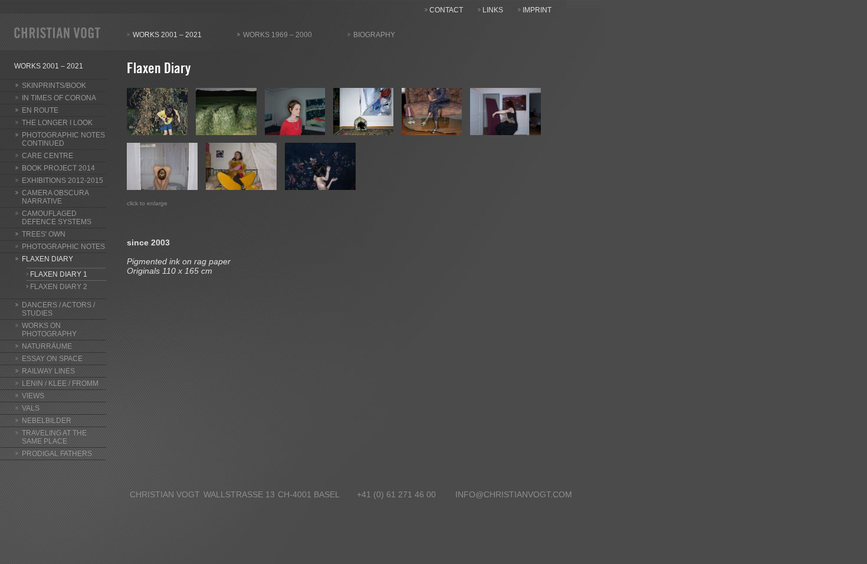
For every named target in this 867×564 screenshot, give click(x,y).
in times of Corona (59, 98)
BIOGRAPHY (374, 35)
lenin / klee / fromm (60, 383)
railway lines (48, 371)
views (33, 396)
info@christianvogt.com (513, 494)
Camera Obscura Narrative (55, 197)
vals (31, 408)
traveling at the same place (54, 437)
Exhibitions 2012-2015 (62, 180)
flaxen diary (47, 259)
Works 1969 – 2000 (277, 35)
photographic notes (63, 246)
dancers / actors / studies (58, 309)
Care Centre (47, 156)
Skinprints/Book (54, 85)
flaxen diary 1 (58, 274)
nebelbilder (46, 421)
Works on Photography (49, 330)
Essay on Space (52, 359)
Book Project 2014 (58, 168)
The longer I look (57, 123)
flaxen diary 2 (58, 287)
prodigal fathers (57, 454)
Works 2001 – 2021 (167, 35)
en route (40, 110)
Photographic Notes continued (63, 139)
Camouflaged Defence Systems (56, 217)
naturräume (47, 346)
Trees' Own (43, 234)
